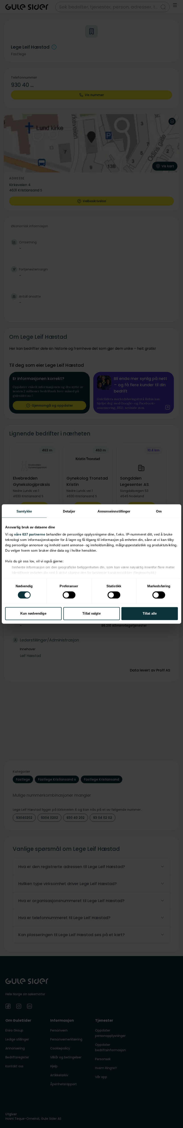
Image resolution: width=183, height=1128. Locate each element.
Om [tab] (159, 511)
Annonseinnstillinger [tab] (114, 511)
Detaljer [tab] (69, 511)
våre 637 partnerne (29, 534)
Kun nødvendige (33, 613)
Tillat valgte (91, 613)
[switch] (69, 594)
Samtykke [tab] (24, 511)
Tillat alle (150, 613)
